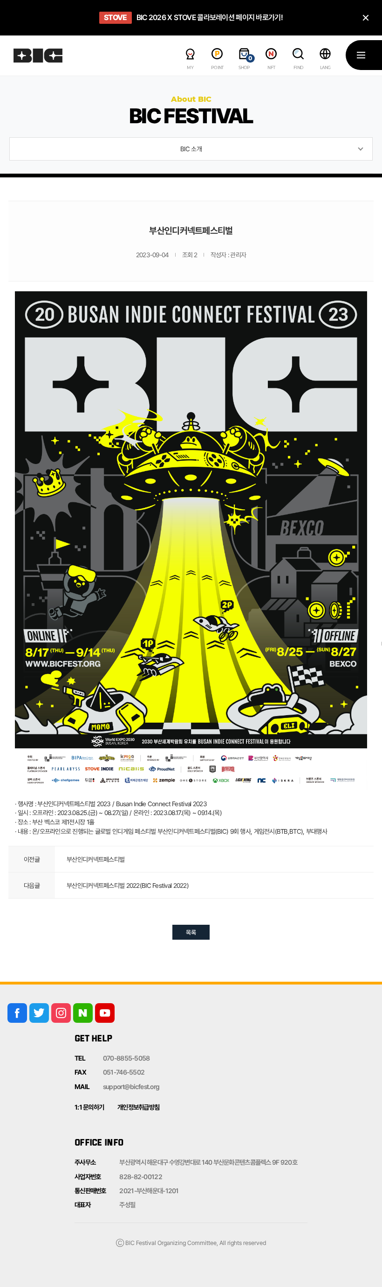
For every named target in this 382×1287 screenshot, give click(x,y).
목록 (191, 932)
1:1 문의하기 (89, 1107)
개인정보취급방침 (138, 1107)
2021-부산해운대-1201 (148, 1191)
